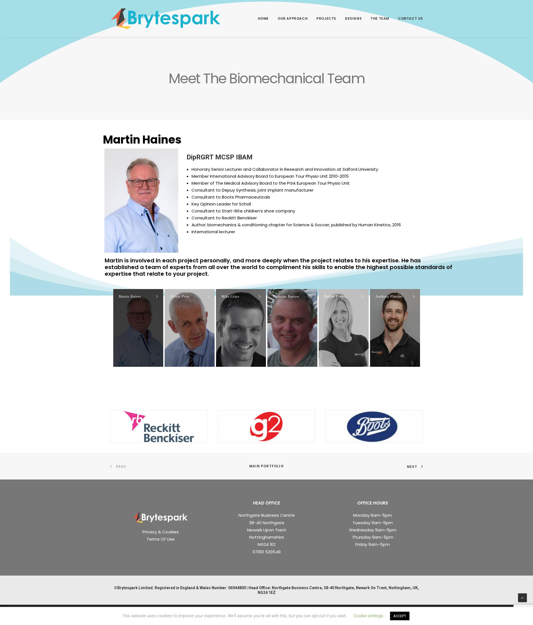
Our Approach (293, 18)
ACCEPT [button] (399, 616)
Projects (326, 18)
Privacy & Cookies (160, 532)
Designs (353, 18)
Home (263, 18)
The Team (380, 18)
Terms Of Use (161, 539)
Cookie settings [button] (368, 615)
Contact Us (410, 18)
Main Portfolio (266, 466)
